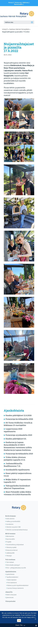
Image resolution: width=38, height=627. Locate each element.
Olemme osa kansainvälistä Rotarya (17, 530)
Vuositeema (9, 524)
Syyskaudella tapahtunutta (18, 470)
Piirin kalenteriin (12, 583)
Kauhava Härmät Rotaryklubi (19, 29)
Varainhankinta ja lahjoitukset (15, 545)
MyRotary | (26, 2)
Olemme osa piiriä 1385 (13, 527)
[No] (35, 619)
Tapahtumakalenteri (12, 577)
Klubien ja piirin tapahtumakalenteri (17, 585)
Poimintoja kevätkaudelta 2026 (19, 419)
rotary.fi (5, 29)
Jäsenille (8, 592)
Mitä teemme (10, 534)
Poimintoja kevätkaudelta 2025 (19, 453)
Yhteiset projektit (11, 547)
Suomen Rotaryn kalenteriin (15, 588)
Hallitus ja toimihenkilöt (13, 521)
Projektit (8, 542)
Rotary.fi (11, 2)
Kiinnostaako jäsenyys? (13, 565)
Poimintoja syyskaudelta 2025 (19, 435)
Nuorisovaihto (18, 4)
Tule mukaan (10, 559)
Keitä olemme (10, 516)
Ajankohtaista (10, 572)
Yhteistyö (9, 556)
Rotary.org (18, 2)
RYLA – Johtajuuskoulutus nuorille (16, 568)
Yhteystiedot (10, 601)
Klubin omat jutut (11, 595)
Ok (19, 620)
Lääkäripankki (10, 553)
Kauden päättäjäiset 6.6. (16, 439)
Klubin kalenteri (11, 580)
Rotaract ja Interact (12, 550)
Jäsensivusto (10, 597)
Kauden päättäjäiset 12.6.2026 (18, 415)
